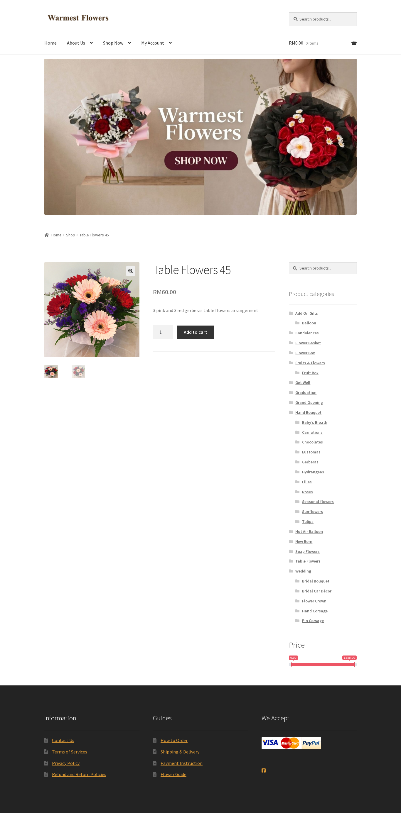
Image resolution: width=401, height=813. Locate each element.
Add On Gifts (306, 313)
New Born (303, 541)
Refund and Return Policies (79, 774)
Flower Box (305, 352)
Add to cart (195, 332)
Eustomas (311, 452)
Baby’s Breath (314, 422)
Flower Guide (173, 774)
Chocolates (312, 442)
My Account (152, 43)
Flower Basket (308, 342)
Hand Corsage (315, 611)
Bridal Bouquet (315, 581)
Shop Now (113, 43)
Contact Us (63, 740)
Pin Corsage (313, 620)
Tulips (308, 521)
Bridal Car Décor (316, 591)
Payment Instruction (182, 763)
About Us (76, 43)
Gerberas (310, 462)
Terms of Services (69, 752)
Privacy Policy (66, 763)
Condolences (307, 333)
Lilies (307, 482)
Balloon (309, 323)
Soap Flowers (307, 551)
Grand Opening (309, 402)
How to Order (174, 740)
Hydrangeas (313, 472)
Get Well (302, 382)
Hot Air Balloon (309, 531)
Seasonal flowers (318, 501)
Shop (70, 235)
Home (50, 43)
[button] (130, 271)
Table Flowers (308, 561)
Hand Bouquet (308, 412)
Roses (307, 491)
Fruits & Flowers (310, 362)
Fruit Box (310, 372)
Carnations (312, 432)
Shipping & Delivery (180, 752)
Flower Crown (314, 601)
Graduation (305, 392)
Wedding (303, 571)
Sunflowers (312, 511)
